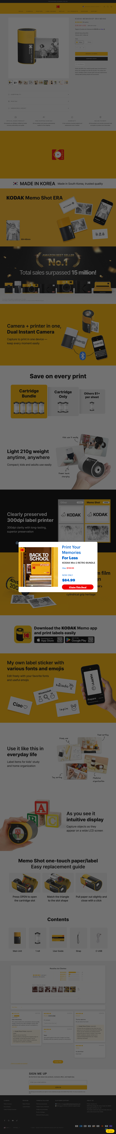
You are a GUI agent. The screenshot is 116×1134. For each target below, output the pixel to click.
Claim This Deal (77, 587)
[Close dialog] (17, 543)
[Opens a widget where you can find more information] (110, 1131)
